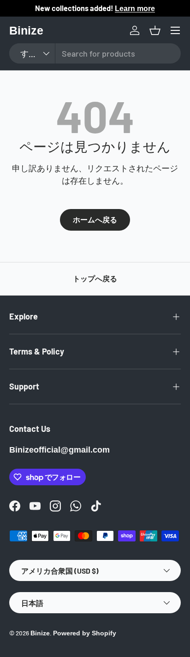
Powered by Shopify (84, 633)
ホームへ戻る (95, 220)
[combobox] (95, 53)
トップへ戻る (95, 279)
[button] (155, 30)
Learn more (135, 8)
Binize (40, 633)
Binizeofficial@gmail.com (59, 449)
